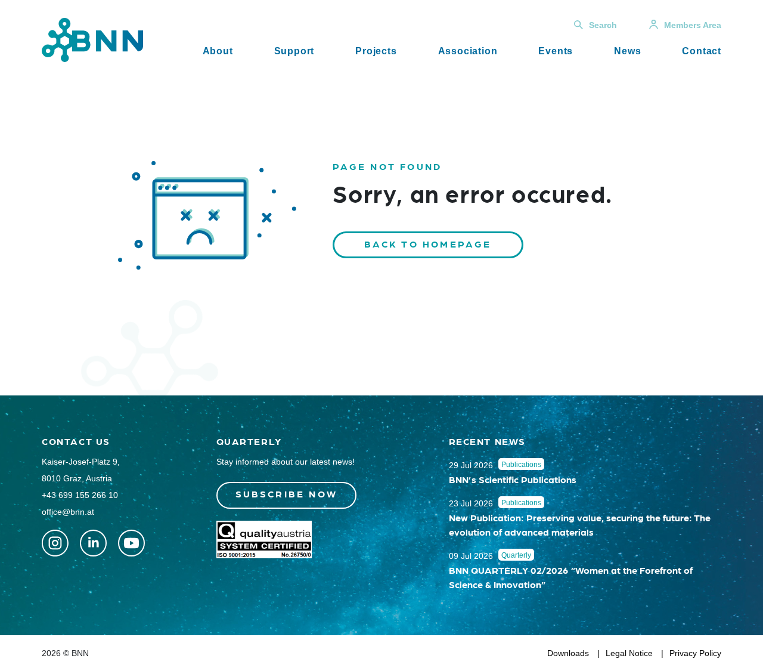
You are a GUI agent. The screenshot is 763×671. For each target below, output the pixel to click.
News (627, 51)
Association (468, 51)
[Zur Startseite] (92, 39)
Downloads (568, 653)
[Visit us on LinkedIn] (93, 543)
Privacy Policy (695, 653)
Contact (701, 51)
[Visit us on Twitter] (55, 543)
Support (294, 51)
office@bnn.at (68, 512)
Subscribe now (286, 493)
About (218, 51)
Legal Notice (629, 653)
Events (555, 51)
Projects (375, 51)
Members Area (692, 25)
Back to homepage (428, 243)
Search (603, 25)
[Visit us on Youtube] (131, 543)
